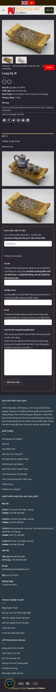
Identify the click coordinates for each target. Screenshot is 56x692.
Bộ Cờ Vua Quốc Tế (11, 658)
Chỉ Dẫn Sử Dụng (10, 668)
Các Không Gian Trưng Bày (14, 474)
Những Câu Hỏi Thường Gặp (15, 663)
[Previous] (6, 37)
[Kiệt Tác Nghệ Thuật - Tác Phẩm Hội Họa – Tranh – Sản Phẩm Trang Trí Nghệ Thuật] (24, 10)
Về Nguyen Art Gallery (12, 439)
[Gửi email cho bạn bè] (18, 120)
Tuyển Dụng (7, 484)
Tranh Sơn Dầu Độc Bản (13, 633)
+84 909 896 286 (19, 560)
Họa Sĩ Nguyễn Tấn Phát (14, 114)
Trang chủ (6, 66)
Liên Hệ (5, 444)
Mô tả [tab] (4, 136)
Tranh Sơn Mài (8, 628)
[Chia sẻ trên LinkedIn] (28, 120)
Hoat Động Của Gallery (12, 464)
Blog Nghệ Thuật (10, 608)
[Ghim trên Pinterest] (23, 120)
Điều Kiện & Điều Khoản (12, 673)
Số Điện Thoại (10, 290)
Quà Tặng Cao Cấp (11, 653)
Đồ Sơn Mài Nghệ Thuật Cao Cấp (26, 66)
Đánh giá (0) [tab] (7, 147)
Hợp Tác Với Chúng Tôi (12, 454)
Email (7, 310)
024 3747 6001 (12, 575)
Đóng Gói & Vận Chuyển (13, 648)
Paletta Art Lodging (11, 489)
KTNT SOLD (40, 108)
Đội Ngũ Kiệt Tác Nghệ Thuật (15, 459)
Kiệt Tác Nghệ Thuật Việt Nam (16, 618)
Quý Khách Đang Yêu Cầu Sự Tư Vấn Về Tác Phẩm (25, 238)
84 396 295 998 (18, 557)
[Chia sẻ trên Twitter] (14, 120)
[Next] (49, 37)
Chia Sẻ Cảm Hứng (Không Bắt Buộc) (19, 330)
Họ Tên (7, 264)
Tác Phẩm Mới (8, 449)
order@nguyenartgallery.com (16, 569)
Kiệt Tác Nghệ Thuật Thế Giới (15, 623)
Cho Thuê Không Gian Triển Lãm (17, 479)
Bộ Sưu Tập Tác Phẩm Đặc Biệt (16, 613)
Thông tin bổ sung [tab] (11, 141)
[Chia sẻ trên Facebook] (9, 120)
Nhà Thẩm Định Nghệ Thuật (15, 469)
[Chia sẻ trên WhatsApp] (4, 120)
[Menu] (3, 10)
